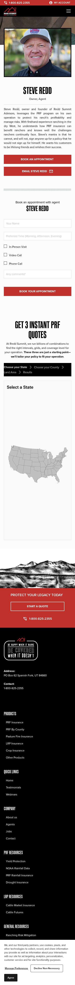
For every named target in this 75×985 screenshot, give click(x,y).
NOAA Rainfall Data (18, 868)
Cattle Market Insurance (20, 905)
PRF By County (15, 729)
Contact (11, 838)
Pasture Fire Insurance (19, 736)
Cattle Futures (14, 912)
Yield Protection (15, 861)
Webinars (11, 794)
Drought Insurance (17, 882)
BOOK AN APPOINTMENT (37, 159)
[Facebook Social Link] (6, 699)
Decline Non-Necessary (47, 968)
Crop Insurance (15, 750)
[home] (10, 11)
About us (11, 817)
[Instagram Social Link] (14, 699)
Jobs (9, 831)
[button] (67, 11)
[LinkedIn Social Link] (29, 699)
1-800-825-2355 (13, 688)
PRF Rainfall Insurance (19, 875)
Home (9, 780)
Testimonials (13, 787)
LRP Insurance (14, 743)
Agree (11, 977)
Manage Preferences (16, 968)
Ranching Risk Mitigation (21, 935)
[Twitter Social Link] (22, 699)
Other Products (15, 757)
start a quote (37, 606)
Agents (10, 824)
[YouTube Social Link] (37, 699)
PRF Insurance (14, 722)
